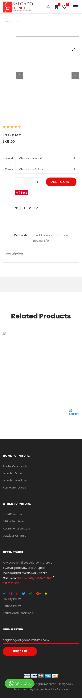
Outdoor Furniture (15, 536)
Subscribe (19, 651)
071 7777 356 (11, 583)
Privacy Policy (12, 599)
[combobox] (47, 158)
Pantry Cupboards (15, 466)
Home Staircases (14, 487)
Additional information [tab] (52, 235)
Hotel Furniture (12, 514)
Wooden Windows (15, 480)
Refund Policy (12, 606)
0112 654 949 (24, 578)
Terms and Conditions (18, 613)
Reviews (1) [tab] (41, 241)
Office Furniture (13, 521)
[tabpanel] (47, 75)
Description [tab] (22, 235)
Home (7, 21)
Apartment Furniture (16, 528)
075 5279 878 (44, 578)
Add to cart (61, 182)
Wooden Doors (13, 473)
